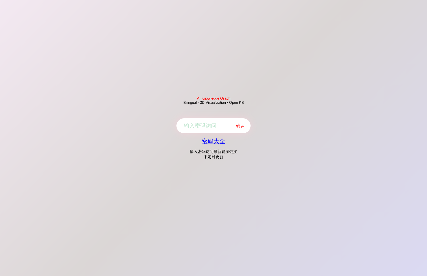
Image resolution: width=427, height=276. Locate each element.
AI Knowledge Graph (213, 98)
